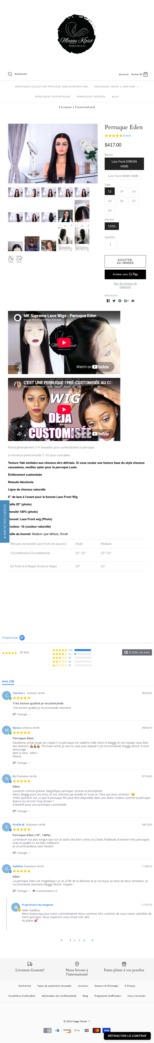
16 (134, 191)
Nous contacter (136, 995)
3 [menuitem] (79, 940)
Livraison (83, 985)
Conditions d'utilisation (21, 995)
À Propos (130, 985)
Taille (107, 184)
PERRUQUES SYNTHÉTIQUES (53, 96)
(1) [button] (70, 653)
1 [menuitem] (70, 940)
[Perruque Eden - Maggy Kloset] (53, 153)
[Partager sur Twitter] (114, 300)
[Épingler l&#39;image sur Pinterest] (119, 300)
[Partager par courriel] (132, 300)
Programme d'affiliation (107, 995)
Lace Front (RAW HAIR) (123, 176)
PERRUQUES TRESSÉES (91, 96)
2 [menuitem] (75, 940)
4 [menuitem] (84, 940)
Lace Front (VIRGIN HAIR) (124, 164)
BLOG (115, 96)
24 (109, 210)
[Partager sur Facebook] (108, 300)
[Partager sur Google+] (126, 300)
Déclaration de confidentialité (59, 995)
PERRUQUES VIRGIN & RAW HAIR (116, 86)
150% (112, 226)
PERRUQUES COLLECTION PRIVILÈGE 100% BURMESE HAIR (51, 86)
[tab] (8, 682)
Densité (109, 219)
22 (134, 201)
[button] (137, 652)
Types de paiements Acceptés (54, 985)
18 (109, 201)
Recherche (25, 985)
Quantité (110, 237)
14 (122, 191)
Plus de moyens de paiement (125, 285)
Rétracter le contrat (127, 1035)
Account (124, 74)
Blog (85, 995)
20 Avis (127, 135)
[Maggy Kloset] (77, 6)
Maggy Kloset (79, 1021)
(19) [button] (70, 649)
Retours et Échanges (106, 985)
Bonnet (109, 154)
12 (109, 191)
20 (122, 201)
